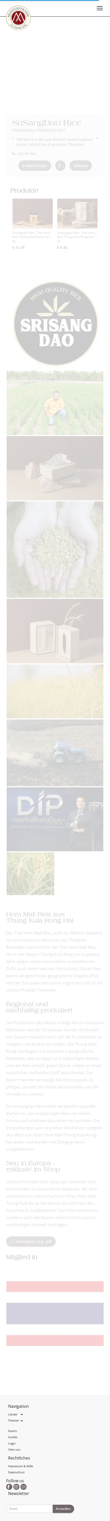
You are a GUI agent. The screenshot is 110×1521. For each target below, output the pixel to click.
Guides (12, 1437)
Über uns (14, 1449)
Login (12, 1443)
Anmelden (63, 1508)
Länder (12, 1414)
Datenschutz (16, 1472)
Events (12, 1431)
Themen (13, 1420)
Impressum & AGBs (20, 1466)
